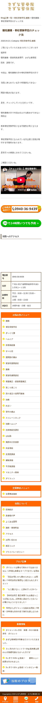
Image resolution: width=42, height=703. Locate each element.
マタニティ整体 (12, 472)
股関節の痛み (11, 357)
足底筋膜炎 (10, 454)
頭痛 (7, 400)
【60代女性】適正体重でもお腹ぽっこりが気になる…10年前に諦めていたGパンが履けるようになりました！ (20, 598)
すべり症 (9, 351)
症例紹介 (9, 510)
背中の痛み (10, 412)
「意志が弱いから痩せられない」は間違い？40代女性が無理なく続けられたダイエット (20, 580)
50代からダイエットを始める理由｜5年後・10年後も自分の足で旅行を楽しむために (21, 611)
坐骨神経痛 (10, 345)
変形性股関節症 (12, 363)
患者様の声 (10, 516)
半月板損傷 (10, 466)
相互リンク (10, 546)
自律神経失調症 (12, 430)
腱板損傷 (9, 460)
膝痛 (7, 369)
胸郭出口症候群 (12, 442)
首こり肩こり (11, 388)
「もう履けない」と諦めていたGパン (21, 589)
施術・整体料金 (12, 528)
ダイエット (10, 478)
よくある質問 (11, 522)
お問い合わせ (11, 540)
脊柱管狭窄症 (19, 18)
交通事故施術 (11, 494)
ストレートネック (13, 418)
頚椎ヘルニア (11, 424)
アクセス (9, 534)
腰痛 (28, 18)
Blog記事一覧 (6, 18)
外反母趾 (9, 448)
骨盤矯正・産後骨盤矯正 (16, 381)
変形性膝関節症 (12, 375)
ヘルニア (9, 339)
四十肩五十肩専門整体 (15, 394)
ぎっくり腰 (10, 333)
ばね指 (8, 436)
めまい (8, 406)
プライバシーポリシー (15, 552)
